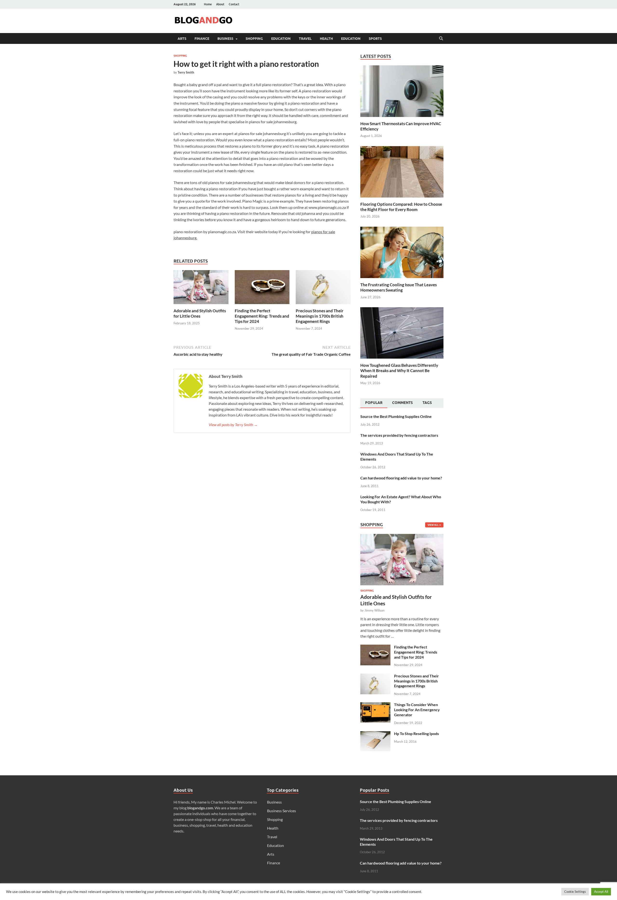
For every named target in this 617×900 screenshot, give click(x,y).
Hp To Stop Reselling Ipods (416, 733)
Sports (375, 39)
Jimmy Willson (374, 610)
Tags (427, 403)
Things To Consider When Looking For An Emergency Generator (417, 709)
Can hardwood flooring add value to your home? (401, 478)
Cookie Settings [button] (575, 891)
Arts (182, 39)
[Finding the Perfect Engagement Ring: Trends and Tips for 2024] (262, 288)
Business (225, 39)
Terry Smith (186, 72)
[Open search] (441, 38)
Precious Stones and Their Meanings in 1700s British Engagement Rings (319, 316)
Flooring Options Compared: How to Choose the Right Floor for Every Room (401, 207)
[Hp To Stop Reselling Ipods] (375, 734)
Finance (201, 39)
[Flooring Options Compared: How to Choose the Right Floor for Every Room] (401, 171)
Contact (234, 4)
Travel (305, 39)
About (220, 4)
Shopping (254, 39)
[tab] (373, 403)
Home (208, 4)
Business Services (281, 810)
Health (326, 39)
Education (281, 39)
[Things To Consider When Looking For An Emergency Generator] (375, 705)
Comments (402, 403)
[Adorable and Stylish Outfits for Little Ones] (201, 288)
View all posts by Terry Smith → (233, 424)
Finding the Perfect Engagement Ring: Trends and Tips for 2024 (262, 316)
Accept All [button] (601, 891)
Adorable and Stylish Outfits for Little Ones (200, 313)
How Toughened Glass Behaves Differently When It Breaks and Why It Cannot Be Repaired (399, 370)
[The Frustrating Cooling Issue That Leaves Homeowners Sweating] (401, 252)
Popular (373, 403)
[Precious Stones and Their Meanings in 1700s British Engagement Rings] (323, 288)
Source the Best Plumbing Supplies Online (396, 416)
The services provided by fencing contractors (399, 435)
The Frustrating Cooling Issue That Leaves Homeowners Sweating (398, 287)
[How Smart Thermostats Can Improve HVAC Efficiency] (401, 90)
